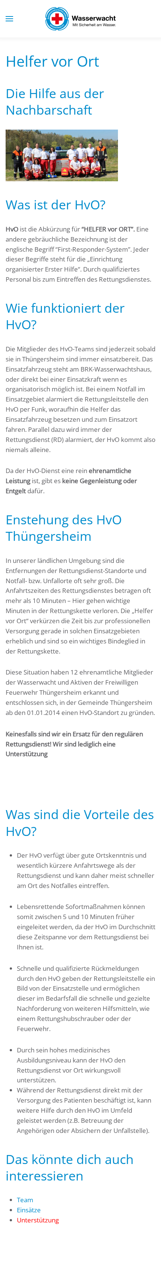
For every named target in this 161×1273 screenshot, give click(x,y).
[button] (9, 18)
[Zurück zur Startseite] (80, 18)
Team (25, 1199)
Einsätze (29, 1210)
